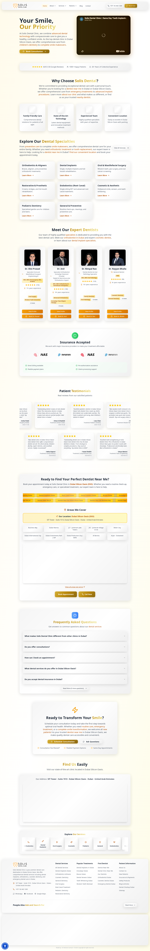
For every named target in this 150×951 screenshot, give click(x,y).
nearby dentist (83, 97)
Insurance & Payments (126, 877)
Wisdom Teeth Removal (85, 884)
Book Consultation (34, 51)
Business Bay (32, 528)
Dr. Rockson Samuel (67, 948)
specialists (70, 234)
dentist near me (73, 88)
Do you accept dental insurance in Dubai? (43, 679)
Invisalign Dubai (82, 871)
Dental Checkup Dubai (126, 887)
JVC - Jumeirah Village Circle (96, 529)
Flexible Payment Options (76, 748)
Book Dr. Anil (62, 316)
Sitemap (122, 890)
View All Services (120, 148)
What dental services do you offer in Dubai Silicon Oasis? (50, 668)
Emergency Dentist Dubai (106, 884)
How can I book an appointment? (40, 657)
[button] (5, 946)
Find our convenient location (82, 152)
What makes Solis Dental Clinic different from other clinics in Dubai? (56, 636)
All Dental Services (61, 868)
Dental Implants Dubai (63, 871)
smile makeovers (60, 146)
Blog (81, 6)
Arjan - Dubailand (117, 536)
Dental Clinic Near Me (105, 871)
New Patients (123, 874)
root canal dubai (58, 495)
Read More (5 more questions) (73, 688)
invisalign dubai (115, 495)
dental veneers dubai (79, 495)
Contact (88, 6)
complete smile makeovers (53, 44)
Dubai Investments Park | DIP (54, 537)
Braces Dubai (81, 874)
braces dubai (98, 495)
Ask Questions (92, 741)
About (52, 6)
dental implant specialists (84, 240)
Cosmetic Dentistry (61, 877)
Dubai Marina (54, 528)
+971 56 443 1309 (22, 889)
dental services (95, 626)
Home (45, 6)
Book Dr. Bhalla (119, 316)
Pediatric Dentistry (61, 890)
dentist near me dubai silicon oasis (79, 500)
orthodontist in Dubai (74, 237)
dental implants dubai (37, 495)
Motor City (117, 528)
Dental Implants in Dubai (85, 868)
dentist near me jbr (33, 500)
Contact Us (122, 871)
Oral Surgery (59, 884)
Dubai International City (33, 536)
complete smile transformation (72, 729)
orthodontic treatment (60, 149)
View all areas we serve (74, 587)
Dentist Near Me (103, 868)
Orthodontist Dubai (104, 877)
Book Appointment (66, 594)
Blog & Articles (124, 884)
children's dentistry (28, 44)
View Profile (32, 311)
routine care (87, 726)
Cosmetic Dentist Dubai (106, 881)
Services (61, 6)
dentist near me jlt (53, 500)
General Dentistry (61, 881)
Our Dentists (102, 874)
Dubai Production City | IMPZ (75, 537)
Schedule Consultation (64, 741)
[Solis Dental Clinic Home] (32, 864)
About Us (122, 868)
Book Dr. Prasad (34, 316)
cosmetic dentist (103, 237)
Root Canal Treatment (62, 887)
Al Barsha (96, 536)
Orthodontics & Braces (63, 874)
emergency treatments (82, 91)
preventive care (32, 146)
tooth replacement (83, 149)
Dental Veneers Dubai (84, 877)
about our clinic (69, 94)
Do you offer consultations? (37, 647)
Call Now (88, 594)
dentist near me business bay (109, 500)
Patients (72, 6)
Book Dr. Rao (91, 316)
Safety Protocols (124, 881)
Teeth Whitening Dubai (84, 881)
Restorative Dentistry (62, 894)
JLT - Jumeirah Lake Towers (74, 529)
